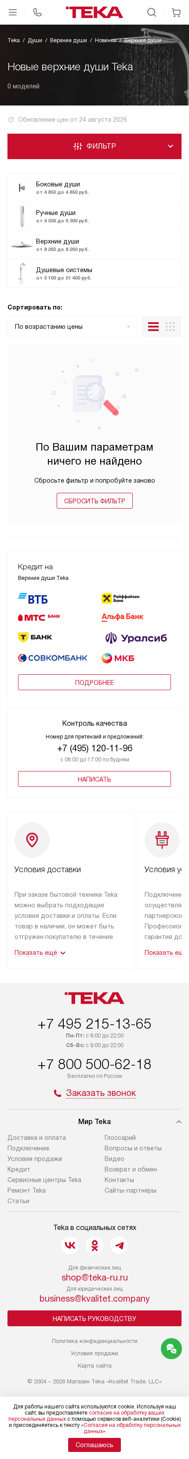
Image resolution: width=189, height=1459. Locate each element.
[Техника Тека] (94, 12)
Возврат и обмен (131, 1169)
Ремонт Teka (26, 1190)
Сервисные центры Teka (44, 1179)
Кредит (18, 1169)
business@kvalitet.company (95, 1298)
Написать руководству (94, 1318)
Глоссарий (120, 1137)
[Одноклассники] (94, 1245)
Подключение (28, 1148)
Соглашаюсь (94, 1444)
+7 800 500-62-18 (94, 1064)
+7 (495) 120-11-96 (94, 748)
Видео (114, 1158)
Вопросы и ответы (133, 1148)
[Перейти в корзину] (176, 12)
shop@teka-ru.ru (95, 1277)
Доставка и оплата (36, 1137)
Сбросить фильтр (94, 501)
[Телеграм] (119, 1245)
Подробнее (94, 682)
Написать (94, 779)
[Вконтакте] (70, 1245)
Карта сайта (95, 1365)
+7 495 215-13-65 (94, 1024)
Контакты (119, 1179)
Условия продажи (34, 1158)
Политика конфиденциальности (95, 1341)
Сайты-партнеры (130, 1190)
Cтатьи (18, 1200)
